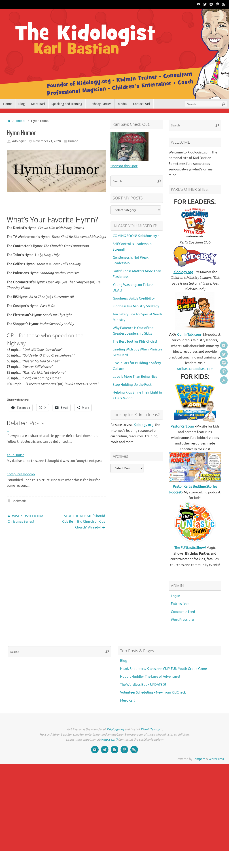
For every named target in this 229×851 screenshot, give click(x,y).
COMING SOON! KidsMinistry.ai (136, 236)
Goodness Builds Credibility (134, 298)
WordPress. (217, 759)
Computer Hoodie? (21, 474)
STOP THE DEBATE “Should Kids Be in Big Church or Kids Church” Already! (83, 522)
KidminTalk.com (188, 335)
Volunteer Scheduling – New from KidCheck (153, 692)
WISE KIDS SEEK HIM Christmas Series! (25, 519)
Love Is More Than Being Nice (135, 377)
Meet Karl (127, 700)
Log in (175, 596)
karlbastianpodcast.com (194, 369)
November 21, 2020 (47, 141)
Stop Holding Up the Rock (132, 385)
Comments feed (183, 612)
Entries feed (180, 604)
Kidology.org (143, 425)
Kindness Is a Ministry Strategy (136, 306)
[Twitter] (205, 4)
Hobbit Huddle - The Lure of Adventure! (150, 677)
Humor (20, 121)
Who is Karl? (109, 740)
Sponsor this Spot (124, 166)
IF (8, 430)
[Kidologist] (198, 4)
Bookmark (19, 501)
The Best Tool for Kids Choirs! (135, 342)
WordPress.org (182, 620)
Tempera (199, 759)
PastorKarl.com (182, 426)
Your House (15, 455)
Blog (123, 661)
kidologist (19, 141)
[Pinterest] (217, 4)
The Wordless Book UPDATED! (143, 685)
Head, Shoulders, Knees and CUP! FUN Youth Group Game (163, 669)
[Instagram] (211, 4)
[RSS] (224, 4)
